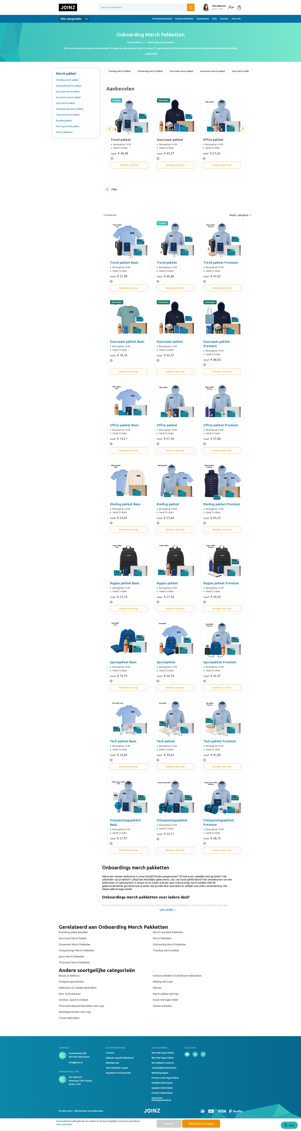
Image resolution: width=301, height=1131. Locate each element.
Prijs (122, 200)
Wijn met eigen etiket (163, 1053)
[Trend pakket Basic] (129, 240)
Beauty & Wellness (69, 975)
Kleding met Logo (163, 981)
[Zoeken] (191, 7)
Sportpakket (166, 662)
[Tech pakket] (175, 719)
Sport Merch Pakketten (71, 956)
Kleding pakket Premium (221, 504)
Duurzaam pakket (170, 341)
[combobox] (147, 7)
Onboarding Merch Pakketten (169, 944)
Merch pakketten (64, 132)
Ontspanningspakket (172, 820)
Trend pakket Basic (124, 262)
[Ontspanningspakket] (175, 798)
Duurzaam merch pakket (68, 91)
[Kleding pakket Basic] (129, 482)
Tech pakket (166, 741)
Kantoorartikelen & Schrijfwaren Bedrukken (177, 975)
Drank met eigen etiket (165, 999)
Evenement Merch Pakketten (75, 944)
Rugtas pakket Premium (221, 583)
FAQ (214, 18)
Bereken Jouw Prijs (129, 165)
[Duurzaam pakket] (175, 319)
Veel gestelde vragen (117, 1068)
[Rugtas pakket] (175, 561)
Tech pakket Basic (123, 741)
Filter (114, 189)
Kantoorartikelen (184, 18)
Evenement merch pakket (68, 97)
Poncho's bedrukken (162, 1093)
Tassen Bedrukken (69, 1018)
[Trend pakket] (175, 240)
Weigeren (169, 1123)
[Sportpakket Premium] (222, 640)
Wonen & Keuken (162, 1005)
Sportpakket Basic (123, 662)
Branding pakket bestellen (73, 932)
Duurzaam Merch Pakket (72, 938)
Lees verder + (167, 909)
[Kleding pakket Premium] (222, 482)
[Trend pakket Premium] (222, 240)
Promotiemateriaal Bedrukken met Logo (81, 1005)
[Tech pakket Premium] (222, 719)
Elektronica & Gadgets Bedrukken (78, 987)
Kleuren (157, 987)
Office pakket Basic (124, 425)
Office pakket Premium (220, 425)
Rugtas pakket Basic (124, 583)
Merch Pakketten (162, 938)
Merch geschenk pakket (67, 126)
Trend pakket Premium (220, 262)
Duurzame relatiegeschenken (161, 1099)
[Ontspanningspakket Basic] (129, 798)
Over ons (236, 18)
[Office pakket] (175, 403)
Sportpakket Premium (219, 662)
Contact (224, 18)
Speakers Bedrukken (162, 1088)
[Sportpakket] (175, 640)
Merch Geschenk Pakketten (168, 932)
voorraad (122, 190)
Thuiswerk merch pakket (68, 115)
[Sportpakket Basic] (129, 640)
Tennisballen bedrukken (164, 1068)
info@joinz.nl (76, 1062)
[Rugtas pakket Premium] (222, 561)
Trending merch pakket (67, 80)
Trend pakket (167, 262)
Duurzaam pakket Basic (127, 341)
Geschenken (203, 18)
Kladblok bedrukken (162, 1083)
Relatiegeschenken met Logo (75, 1011)
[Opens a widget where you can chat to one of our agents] (289, 1125)
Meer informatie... (64, 1124)
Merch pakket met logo (166, 993)
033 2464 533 (75, 1077)
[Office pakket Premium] (222, 403)
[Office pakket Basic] (129, 403)
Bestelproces (112, 1063)
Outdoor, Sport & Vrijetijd (73, 999)
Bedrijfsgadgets (160, 1073)
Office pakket (167, 425)
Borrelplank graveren (163, 1063)
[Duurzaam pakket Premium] (222, 319)
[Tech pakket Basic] (129, 719)
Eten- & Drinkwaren (70, 993)
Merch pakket (66, 73)
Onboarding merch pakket (68, 86)
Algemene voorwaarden (118, 1073)
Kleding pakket (168, 504)
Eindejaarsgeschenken (71, 981)
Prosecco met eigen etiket (165, 1078)
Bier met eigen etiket (163, 1058)
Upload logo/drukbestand (120, 1058)
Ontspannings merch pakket (69, 109)
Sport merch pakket (65, 103)
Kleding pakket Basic (125, 504)
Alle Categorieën (71, 18)
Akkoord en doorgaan (201, 1123)
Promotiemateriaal (162, 18)
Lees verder (151, 53)
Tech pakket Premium (219, 741)
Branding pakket (64, 120)
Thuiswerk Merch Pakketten (74, 962)
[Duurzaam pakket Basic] (129, 319)
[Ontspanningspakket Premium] (222, 798)
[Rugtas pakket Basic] (129, 561)
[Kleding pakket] (175, 482)
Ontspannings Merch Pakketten (76, 950)
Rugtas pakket (167, 583)
